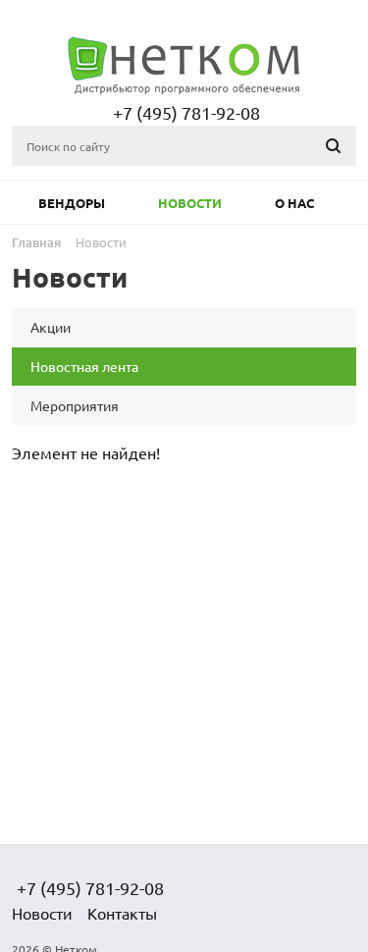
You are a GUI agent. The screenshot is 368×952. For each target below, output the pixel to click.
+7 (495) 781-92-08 (186, 112)
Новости (190, 202)
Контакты (122, 913)
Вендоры (71, 202)
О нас (294, 202)
